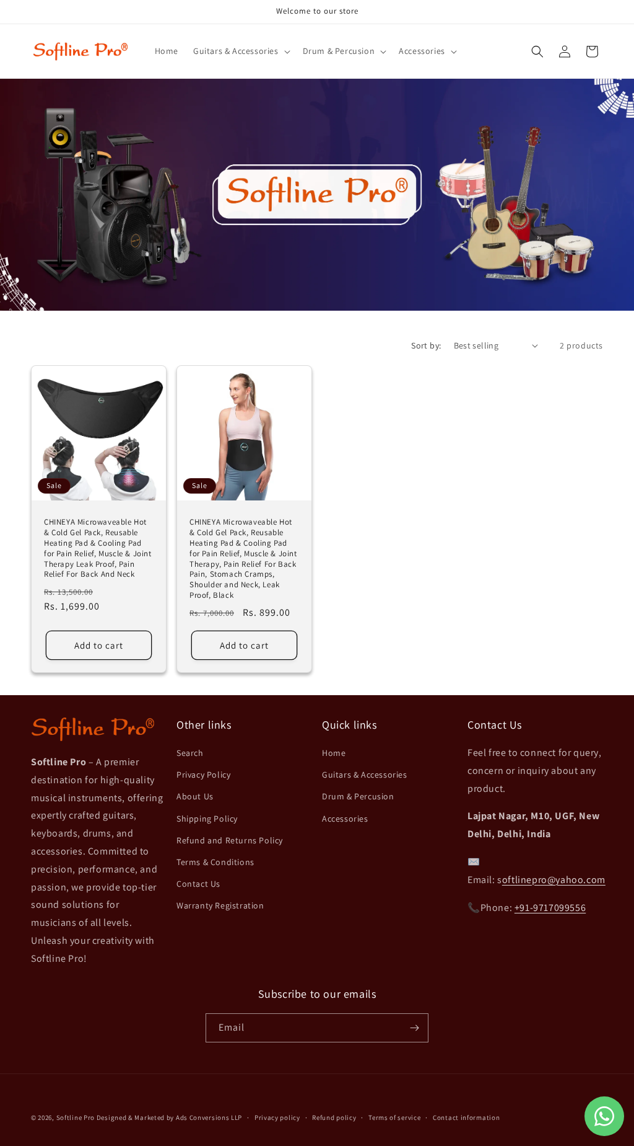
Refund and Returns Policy (229, 840)
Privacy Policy (203, 774)
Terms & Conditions (215, 862)
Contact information (466, 1117)
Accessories (345, 818)
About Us (195, 796)
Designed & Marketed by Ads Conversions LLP (169, 1117)
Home (333, 752)
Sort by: (426, 345)
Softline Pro (75, 1117)
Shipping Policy (207, 818)
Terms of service (394, 1117)
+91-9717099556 (550, 907)
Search (190, 752)
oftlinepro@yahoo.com (554, 879)
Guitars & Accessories (364, 774)
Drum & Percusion (358, 796)
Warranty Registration (220, 905)
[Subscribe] (414, 1027)
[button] (240, 51)
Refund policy (334, 1117)
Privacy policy (277, 1117)
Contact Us (198, 883)
